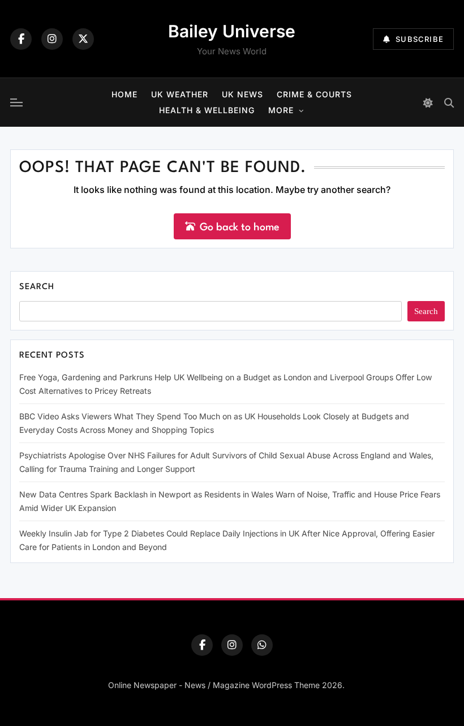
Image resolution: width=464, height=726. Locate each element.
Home (124, 94)
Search (36, 287)
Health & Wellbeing (207, 110)
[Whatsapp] (262, 645)
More (281, 110)
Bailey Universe (231, 31)
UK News (242, 94)
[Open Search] (449, 103)
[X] (83, 39)
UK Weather (179, 94)
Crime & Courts (314, 94)
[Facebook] (21, 39)
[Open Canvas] (16, 102)
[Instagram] (52, 39)
